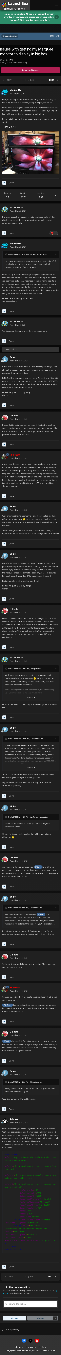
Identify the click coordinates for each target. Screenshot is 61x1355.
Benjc (13, 357)
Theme (18, 1347)
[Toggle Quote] (6, 254)
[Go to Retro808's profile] (5, 456)
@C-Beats (7, 1005)
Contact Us (31, 1347)
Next (51, 80)
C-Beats (14, 415)
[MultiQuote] (4, 183)
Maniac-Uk (8, 60)
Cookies (42, 1347)
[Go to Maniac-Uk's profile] (5, 92)
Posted (18, 93)
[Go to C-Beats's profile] (5, 417)
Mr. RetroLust (17, 207)
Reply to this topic (30, 70)
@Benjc (38, 867)
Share (15, 1318)
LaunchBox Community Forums (28, 28)
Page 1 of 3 (30, 80)
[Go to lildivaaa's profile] (5, 1121)
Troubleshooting (19, 62)
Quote (11, 182)
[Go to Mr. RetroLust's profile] (5, 209)
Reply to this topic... (16, 1303)
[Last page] (57, 80)
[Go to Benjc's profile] (5, 359)
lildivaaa (14, 1119)
